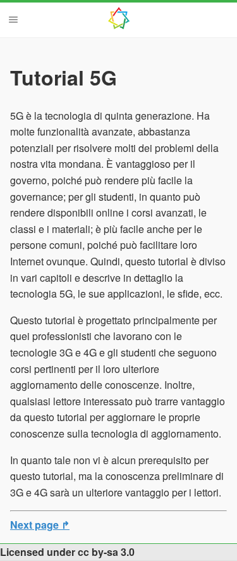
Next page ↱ (40, 524)
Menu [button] (13, 19)
